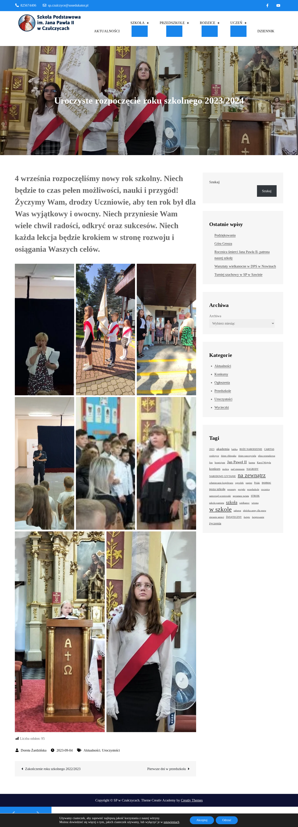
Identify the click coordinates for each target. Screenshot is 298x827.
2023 (211, 449)
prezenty (231, 489)
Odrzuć (226, 820)
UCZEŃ (236, 23)
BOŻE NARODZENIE (251, 449)
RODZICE (207, 23)
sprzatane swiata (241, 496)
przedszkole (253, 489)
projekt (241, 489)
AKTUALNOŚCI (107, 31)
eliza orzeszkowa (266, 456)
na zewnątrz (252, 475)
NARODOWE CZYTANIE (222, 476)
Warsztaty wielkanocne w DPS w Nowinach (245, 266)
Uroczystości (111, 750)
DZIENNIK (265, 31)
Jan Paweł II (237, 462)
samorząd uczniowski (220, 496)
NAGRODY (253, 469)
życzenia (215, 523)
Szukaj (214, 182)
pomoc (266, 482)
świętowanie (258, 517)
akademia (222, 449)
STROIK (255, 496)
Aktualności (92, 750)
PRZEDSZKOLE (172, 23)
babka (234, 449)
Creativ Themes (192, 800)
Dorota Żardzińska (33, 750)
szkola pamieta (216, 503)
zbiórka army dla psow (254, 510)
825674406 (28, 5)
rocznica (265, 489)
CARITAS (269, 449)
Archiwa (215, 316)
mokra (225, 469)
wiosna (255, 503)
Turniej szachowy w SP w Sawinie (238, 274)
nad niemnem (238, 469)
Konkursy (221, 374)
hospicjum (220, 462)
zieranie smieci (216, 517)
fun (211, 462)
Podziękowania (225, 235)
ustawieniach (171, 822)
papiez (249, 483)
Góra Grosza (223, 243)
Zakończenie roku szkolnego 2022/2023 (52, 769)
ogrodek (239, 483)
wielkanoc (244, 503)
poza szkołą (217, 489)
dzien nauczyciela (247, 456)
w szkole (220, 509)
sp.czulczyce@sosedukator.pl (68, 5)
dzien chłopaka (228, 456)
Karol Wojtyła (264, 462)
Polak (257, 483)
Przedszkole (222, 391)
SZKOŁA (137, 23)
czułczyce (214, 456)
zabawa (237, 510)
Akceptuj (201, 820)
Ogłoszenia (222, 382)
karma (252, 462)
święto (247, 517)
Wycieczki (221, 407)
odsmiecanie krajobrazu (221, 483)
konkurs (214, 469)
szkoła (231, 502)
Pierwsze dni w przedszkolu (166, 769)
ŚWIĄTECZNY (234, 517)
